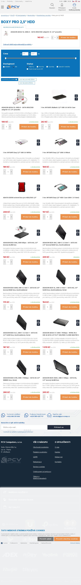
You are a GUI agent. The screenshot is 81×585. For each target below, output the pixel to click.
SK (79, 1)
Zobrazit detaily (75, 543)
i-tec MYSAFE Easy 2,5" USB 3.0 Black (56, 152)
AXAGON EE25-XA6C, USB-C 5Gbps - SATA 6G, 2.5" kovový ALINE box (60, 379)
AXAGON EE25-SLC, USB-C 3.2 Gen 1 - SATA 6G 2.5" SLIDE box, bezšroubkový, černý (20, 334)
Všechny (31, 66)
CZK (65, 1)
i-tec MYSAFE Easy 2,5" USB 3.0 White (17, 152)
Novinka (41, 66)
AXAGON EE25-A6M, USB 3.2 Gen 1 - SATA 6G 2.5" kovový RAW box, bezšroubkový (21, 289)
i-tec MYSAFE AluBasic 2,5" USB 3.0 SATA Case (58, 107)
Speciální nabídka (64, 66)
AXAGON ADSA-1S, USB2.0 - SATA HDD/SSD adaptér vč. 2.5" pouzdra (36, 32)
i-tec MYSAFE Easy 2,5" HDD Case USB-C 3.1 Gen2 (61, 197)
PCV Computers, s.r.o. (13, 7)
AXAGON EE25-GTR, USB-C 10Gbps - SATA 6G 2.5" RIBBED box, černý (21, 379)
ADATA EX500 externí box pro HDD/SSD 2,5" (19, 197)
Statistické (23, 543)
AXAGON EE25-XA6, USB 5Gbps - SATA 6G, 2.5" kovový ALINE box (20, 243)
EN (76, 1)
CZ (73, 1)
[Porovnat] (36, 95)
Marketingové (34, 543)
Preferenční (14, 543)
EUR (60, 1)
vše (16, 66)
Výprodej (51, 66)
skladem (7, 66)
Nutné (5, 543)
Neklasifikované (46, 543)
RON (69, 1)
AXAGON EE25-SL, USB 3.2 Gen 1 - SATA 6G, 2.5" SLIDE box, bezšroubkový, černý (60, 289)
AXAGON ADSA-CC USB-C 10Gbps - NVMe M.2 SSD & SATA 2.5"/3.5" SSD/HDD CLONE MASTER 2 (61, 334)
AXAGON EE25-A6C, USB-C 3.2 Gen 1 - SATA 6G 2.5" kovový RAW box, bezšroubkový (60, 243)
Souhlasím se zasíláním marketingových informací (18, 432)
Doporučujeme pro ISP (36, 69)
